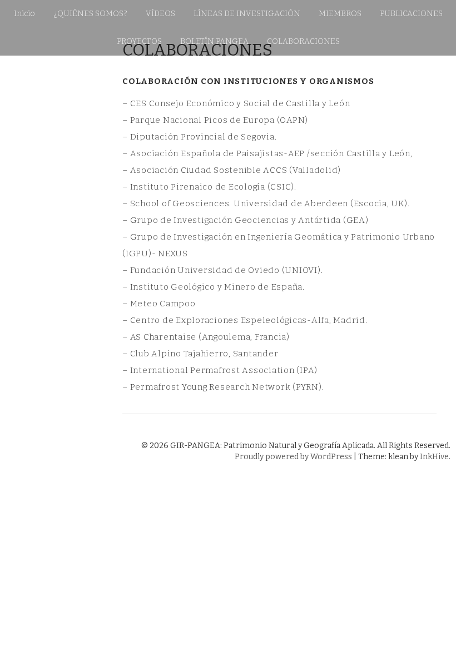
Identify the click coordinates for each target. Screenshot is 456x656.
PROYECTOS (139, 41)
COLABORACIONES (303, 41)
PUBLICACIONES (411, 13)
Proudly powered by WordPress (293, 456)
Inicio (24, 13)
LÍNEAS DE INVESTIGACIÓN (247, 13)
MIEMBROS (340, 13)
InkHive (434, 456)
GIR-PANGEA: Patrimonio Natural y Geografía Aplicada (72, 224)
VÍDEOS (160, 13)
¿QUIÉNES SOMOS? (90, 13)
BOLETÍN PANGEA (214, 41)
